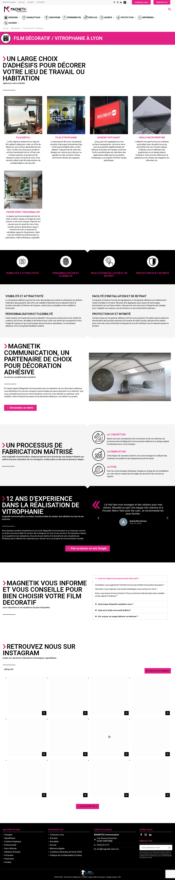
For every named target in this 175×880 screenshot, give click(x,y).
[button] (141, 2)
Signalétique (9, 838)
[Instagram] (117, 2)
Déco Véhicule (10, 848)
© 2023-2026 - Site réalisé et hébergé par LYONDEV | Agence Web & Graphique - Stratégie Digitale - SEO (87, 877)
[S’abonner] (169, 847)
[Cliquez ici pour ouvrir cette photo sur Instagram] (44, 713)
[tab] (129, 579)
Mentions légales (9, 2)
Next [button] (167, 517)
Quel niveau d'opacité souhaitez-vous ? (115, 604)
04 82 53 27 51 (103, 845)
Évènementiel (10, 845)
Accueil (22, 2)
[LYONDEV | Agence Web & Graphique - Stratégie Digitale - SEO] (87, 873)
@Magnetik (8, 669)
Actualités (41, 2)
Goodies (7, 862)
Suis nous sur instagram (159, 671)
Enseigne (8, 835)
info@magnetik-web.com (108, 849)
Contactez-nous (57, 835)
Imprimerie (9, 859)
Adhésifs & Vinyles (12, 852)
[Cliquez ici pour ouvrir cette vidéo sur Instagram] (126, 754)
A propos (30, 2)
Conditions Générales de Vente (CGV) (66, 852)
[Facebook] (114, 2)
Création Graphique (12, 841)
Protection (8, 855)
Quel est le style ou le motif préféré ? (114, 610)
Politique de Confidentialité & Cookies (66, 855)
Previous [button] (98, 517)
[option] (132, 514)
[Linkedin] (120, 2)
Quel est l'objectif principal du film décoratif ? (118, 578)
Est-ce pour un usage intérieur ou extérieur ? (118, 616)
